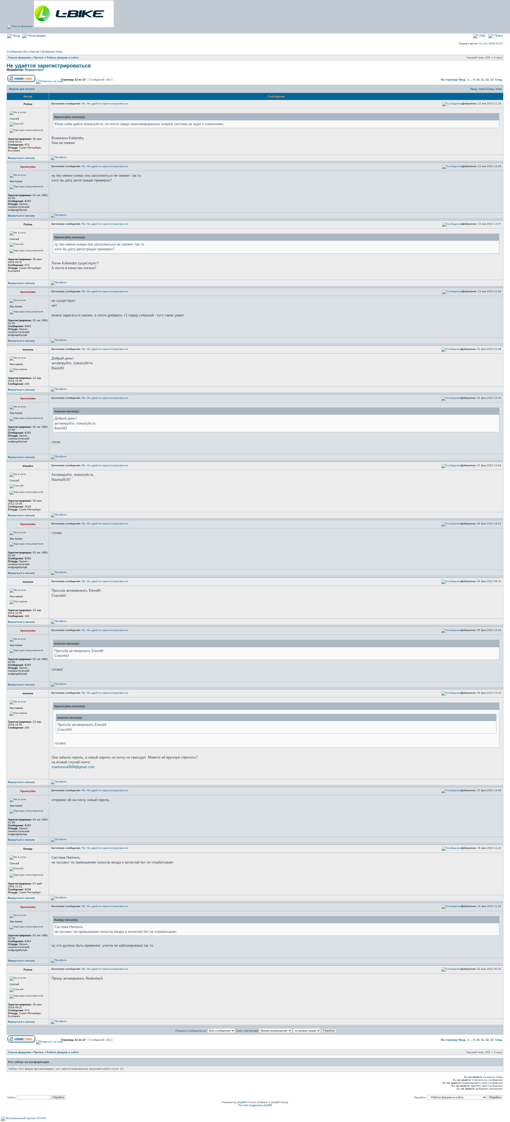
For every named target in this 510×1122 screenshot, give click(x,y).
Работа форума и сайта (63, 57)
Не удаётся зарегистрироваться (49, 66)
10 (477, 79)
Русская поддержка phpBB (255, 1105)
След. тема (494, 88)
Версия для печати (22, 88)
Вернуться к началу (21, 157)
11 (482, 79)
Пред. (462, 79)
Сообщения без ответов (23, 51)
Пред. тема (477, 88)
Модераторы (34, 69)
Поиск (498, 35)
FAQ (482, 35)
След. (499, 79)
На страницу (449, 79)
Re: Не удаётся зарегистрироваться (105, 103)
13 (492, 79)
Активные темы (51, 51)
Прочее (39, 57)
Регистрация (36, 35)
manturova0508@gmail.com (73, 767)
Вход (16, 35)
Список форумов (19, 57)
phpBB (241, 1102)
